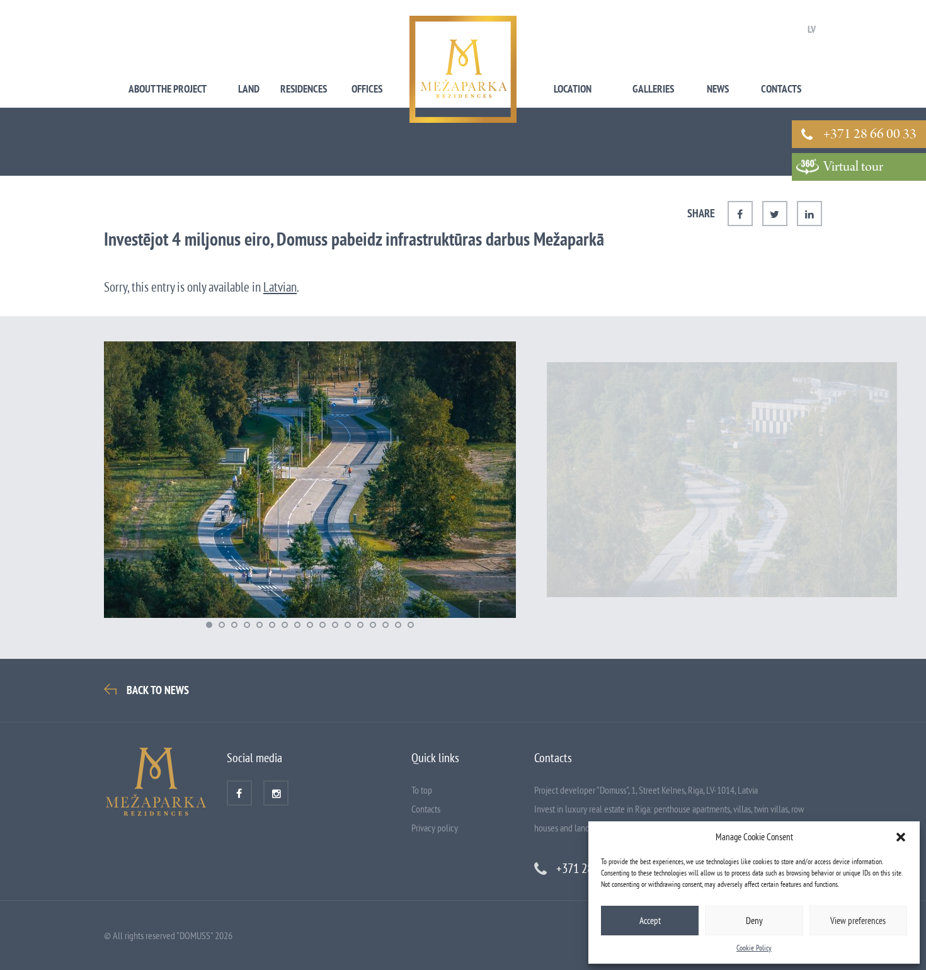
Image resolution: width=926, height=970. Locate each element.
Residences (303, 89)
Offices (367, 89)
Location (573, 89)
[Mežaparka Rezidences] (463, 69)
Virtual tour (853, 167)
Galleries (653, 89)
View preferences (858, 921)
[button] (901, 837)
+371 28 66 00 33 (870, 134)
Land (249, 89)
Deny (754, 921)
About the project (168, 89)
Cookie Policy (754, 947)
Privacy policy (434, 827)
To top (421, 790)
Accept (650, 921)
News (718, 89)
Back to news (158, 690)
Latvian (280, 286)
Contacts (781, 89)
